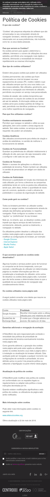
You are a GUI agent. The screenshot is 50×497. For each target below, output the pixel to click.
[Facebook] (29, 474)
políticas (22, 464)
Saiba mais (6, 12)
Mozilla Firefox (10, 244)
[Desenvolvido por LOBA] (25, 495)
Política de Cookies (33, 485)
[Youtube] (39, 474)
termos (15, 464)
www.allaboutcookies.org (13, 415)
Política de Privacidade (18, 485)
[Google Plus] (44, 474)
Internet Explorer (10, 241)
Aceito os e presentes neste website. (24, 464)
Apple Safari (9, 247)
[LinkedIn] (34, 474)
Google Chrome (10, 239)
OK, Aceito (18, 12)
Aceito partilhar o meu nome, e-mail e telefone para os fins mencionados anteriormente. (26, 459)
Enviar (41, 454)
